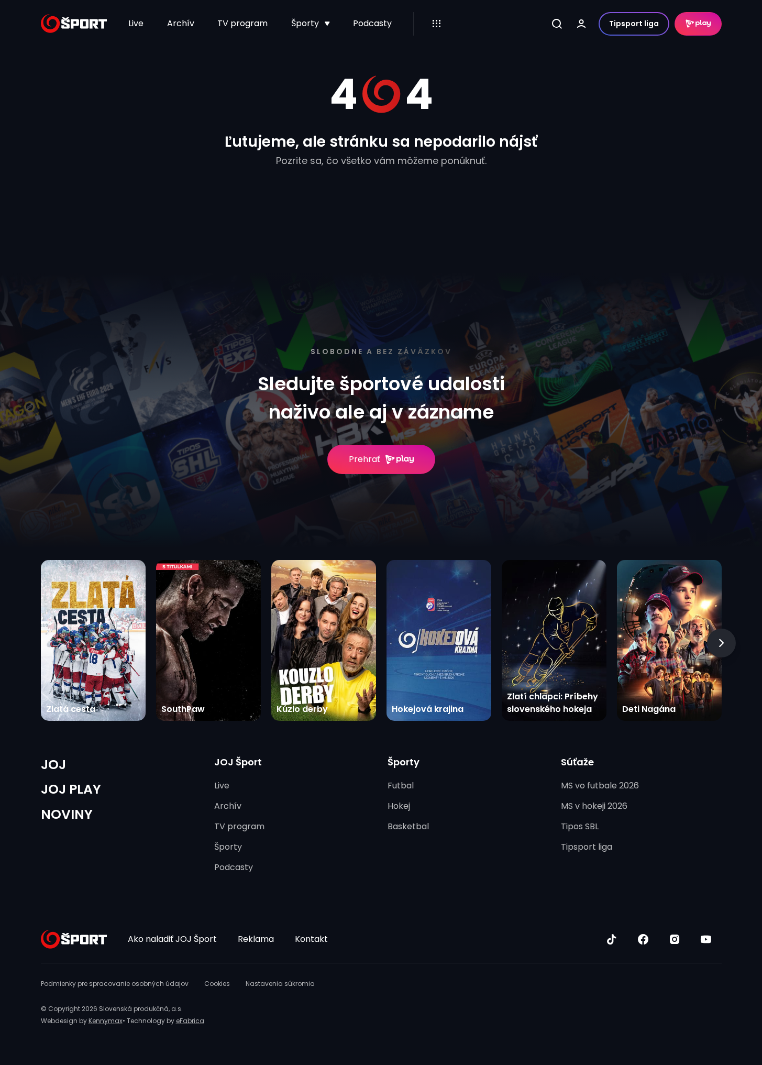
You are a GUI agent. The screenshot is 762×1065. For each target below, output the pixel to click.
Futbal (401, 785)
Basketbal (408, 826)
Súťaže (577, 761)
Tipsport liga (634, 23)
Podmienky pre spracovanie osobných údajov (115, 983)
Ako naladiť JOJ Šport (172, 939)
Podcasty (372, 23)
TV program (242, 23)
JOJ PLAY (71, 789)
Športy (305, 23)
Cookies (217, 983)
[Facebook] (643, 939)
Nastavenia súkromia (280, 983)
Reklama (256, 939)
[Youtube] (706, 939)
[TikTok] (611, 939)
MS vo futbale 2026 (600, 785)
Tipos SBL (580, 826)
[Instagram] (674, 939)
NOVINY (67, 814)
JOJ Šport (238, 761)
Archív (180, 23)
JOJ (53, 764)
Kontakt (311, 939)
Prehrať (364, 459)
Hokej (399, 806)
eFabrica (190, 1020)
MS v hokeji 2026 (594, 806)
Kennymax (106, 1020)
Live (135, 23)
